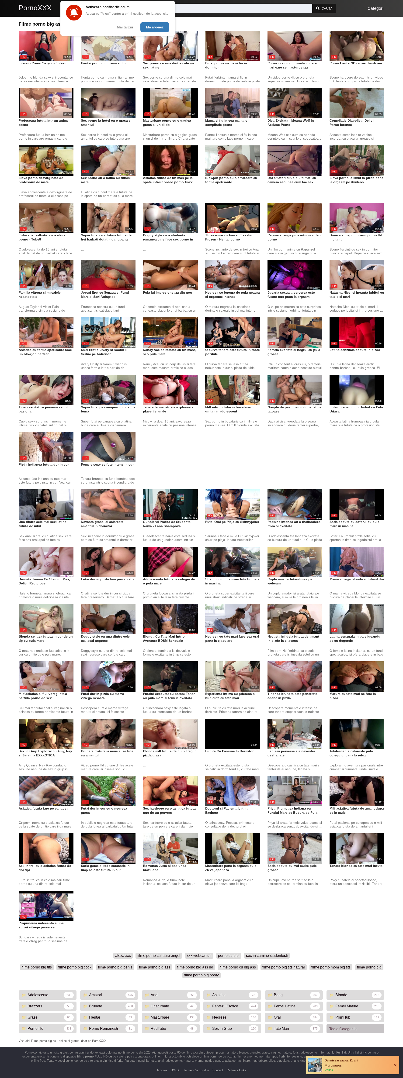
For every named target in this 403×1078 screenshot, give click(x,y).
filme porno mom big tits (331, 967)
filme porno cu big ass (238, 967)
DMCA (175, 1070)
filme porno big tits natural (283, 967)
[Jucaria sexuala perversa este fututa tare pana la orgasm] (295, 275)
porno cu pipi (229, 956)
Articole (162, 1070)
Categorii (376, 8)
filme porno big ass (154, 967)
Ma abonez (155, 27)
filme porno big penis (115, 967)
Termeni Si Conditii (196, 1070)
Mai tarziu (125, 27)
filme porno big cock (74, 967)
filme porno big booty (201, 975)
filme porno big (369, 967)
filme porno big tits (37, 967)
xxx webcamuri (199, 956)
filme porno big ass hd (195, 967)
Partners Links (236, 1070)
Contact (217, 1070)
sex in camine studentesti (267, 956)
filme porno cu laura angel (158, 956)
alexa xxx (123, 956)
